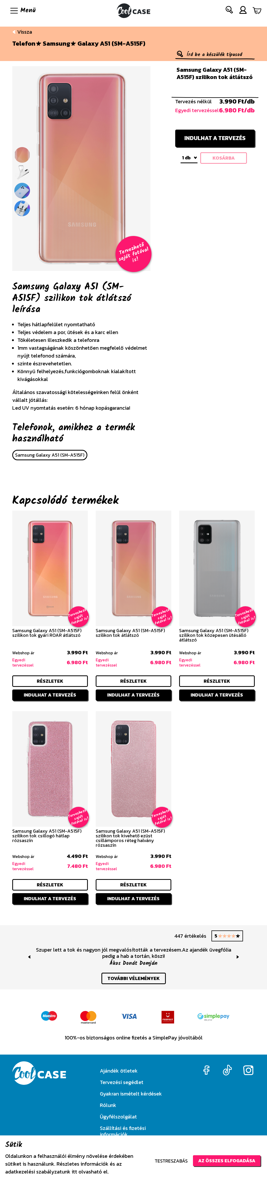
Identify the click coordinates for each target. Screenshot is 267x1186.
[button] (229, 11)
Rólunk (108, 1105)
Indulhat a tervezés (215, 138)
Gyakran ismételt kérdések (131, 1094)
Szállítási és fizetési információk (123, 1131)
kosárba (224, 157)
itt (74, 1172)
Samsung (56, 43)
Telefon (23, 43)
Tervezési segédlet (121, 1082)
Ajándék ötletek (119, 1071)
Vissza (24, 32)
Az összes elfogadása (226, 1160)
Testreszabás (171, 1160)
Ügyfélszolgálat (118, 1117)
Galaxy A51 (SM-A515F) (111, 43)
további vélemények (133, 972)
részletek (50, 681)
